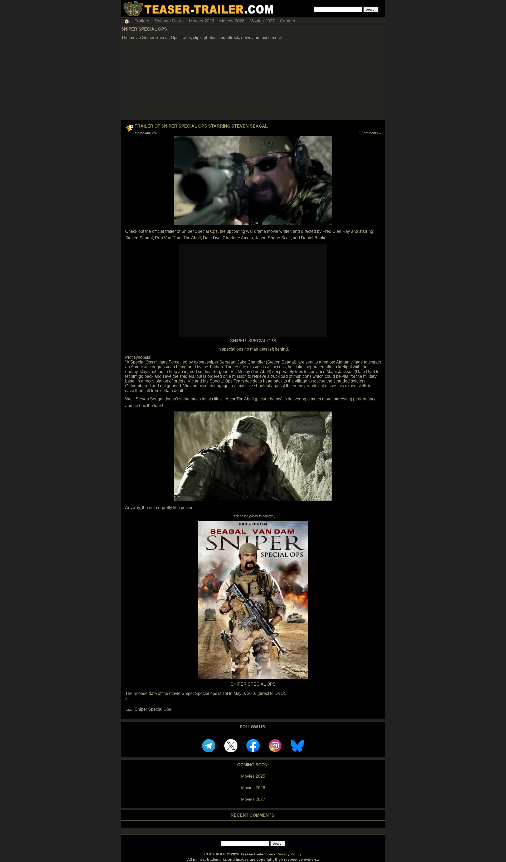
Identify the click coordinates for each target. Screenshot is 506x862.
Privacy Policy (289, 854)
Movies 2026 (231, 20)
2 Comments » (369, 133)
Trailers (142, 20)
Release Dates (169, 20)
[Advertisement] (253, 80)
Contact (287, 20)
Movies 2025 (201, 20)
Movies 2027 (262, 20)
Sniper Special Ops (153, 709)
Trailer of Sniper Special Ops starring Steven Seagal (201, 126)
